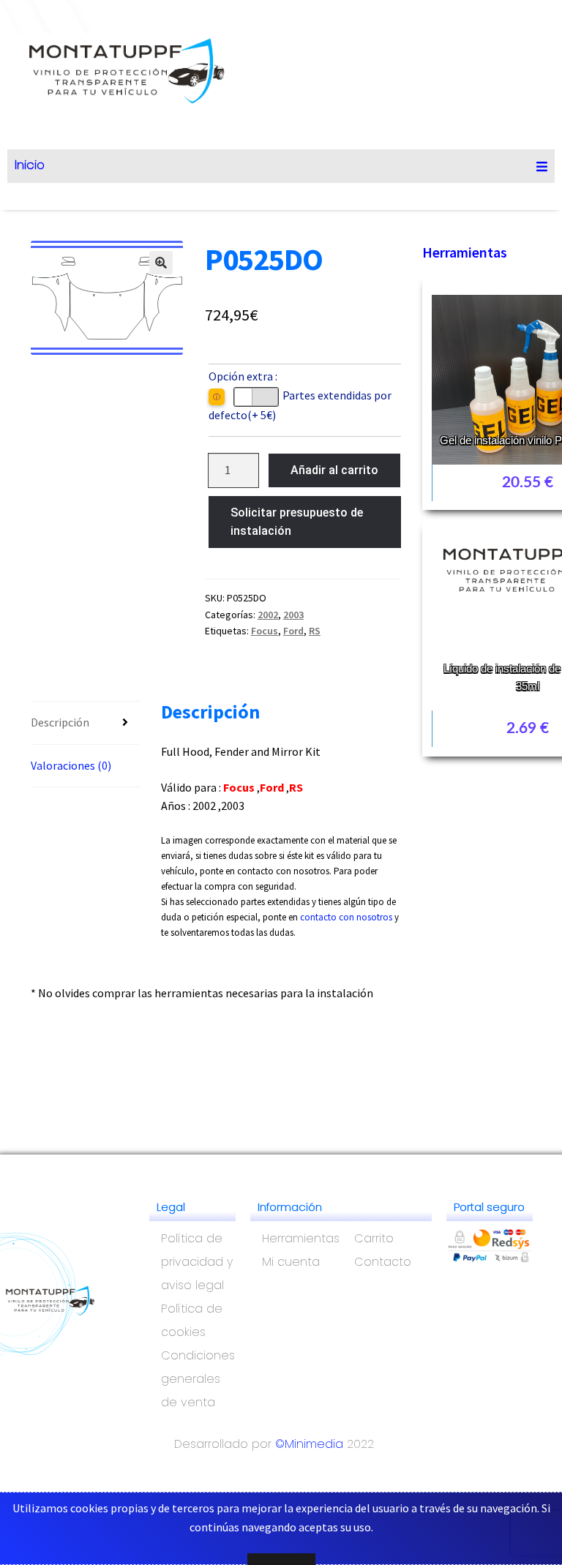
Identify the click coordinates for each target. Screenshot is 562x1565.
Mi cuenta (291, 1261)
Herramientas (464, 252)
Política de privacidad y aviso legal (197, 1262)
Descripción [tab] (60, 722)
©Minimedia (309, 1443)
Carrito (374, 1238)
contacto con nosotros (346, 917)
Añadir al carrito (334, 470)
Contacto (382, 1261)
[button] (161, 262)
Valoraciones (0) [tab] (71, 765)
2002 (268, 614)
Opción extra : (243, 376)
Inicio (30, 164)
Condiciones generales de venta (198, 1379)
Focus (264, 630)
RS (315, 630)
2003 (293, 614)
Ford (293, 630)
